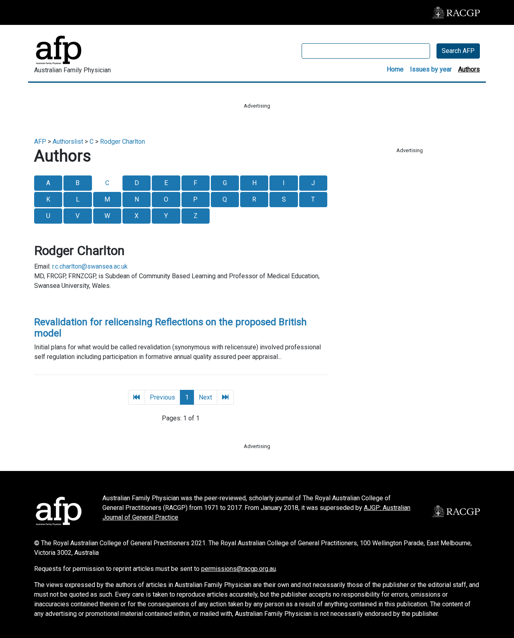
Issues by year (431, 69)
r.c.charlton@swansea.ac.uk (90, 266)
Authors (469, 69)
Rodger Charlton (122, 141)
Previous (162, 397)
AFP (40, 141)
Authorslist (68, 141)
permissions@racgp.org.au (238, 569)
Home (395, 69)
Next (205, 397)
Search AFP (458, 51)
